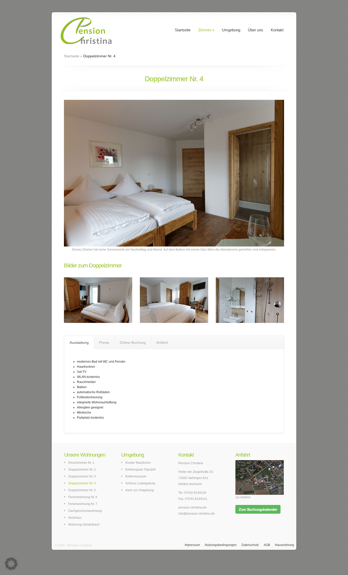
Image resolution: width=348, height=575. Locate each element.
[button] (11, 564)
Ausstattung (79, 342)
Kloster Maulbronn (138, 462)
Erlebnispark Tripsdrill (140, 469)
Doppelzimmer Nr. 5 (82, 490)
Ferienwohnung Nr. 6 (82, 497)
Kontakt (277, 30)
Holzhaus (75, 517)
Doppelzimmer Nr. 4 (82, 483)
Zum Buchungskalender (258, 509)
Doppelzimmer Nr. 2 (82, 469)
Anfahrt (162, 342)
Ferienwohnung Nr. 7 (82, 504)
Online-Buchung (133, 342)
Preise (104, 342)
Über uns (255, 30)
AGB (267, 545)
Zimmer (204, 30)
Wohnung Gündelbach (84, 524)
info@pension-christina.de (196, 513)
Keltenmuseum (135, 476)
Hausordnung (284, 545)
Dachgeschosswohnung (85, 511)
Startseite (183, 30)
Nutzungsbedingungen (221, 545)
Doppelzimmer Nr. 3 (82, 476)
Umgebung (231, 30)
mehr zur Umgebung (139, 490)
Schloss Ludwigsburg (140, 483)
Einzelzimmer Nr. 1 (81, 462)
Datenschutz (250, 545)
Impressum (192, 545)
